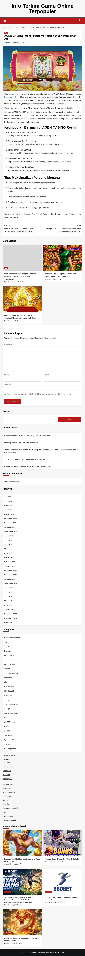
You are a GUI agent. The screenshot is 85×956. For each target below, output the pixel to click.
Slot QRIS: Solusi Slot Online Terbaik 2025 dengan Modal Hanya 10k (63, 228)
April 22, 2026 (15, 321)
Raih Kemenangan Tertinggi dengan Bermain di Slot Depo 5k (27, 466)
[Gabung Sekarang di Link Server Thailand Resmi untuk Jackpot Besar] (22, 299)
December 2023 (10, 614)
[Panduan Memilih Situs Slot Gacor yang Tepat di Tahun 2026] (22, 843)
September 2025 (10, 531)
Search (6, 411)
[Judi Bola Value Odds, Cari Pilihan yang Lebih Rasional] (62, 882)
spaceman (6, 788)
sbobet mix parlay (11, 673)
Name (7, 375)
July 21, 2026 (15, 905)
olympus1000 (9, 664)
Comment (9, 344)
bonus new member (10, 767)
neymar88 (8, 660)
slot (4, 812)
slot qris (7, 709)
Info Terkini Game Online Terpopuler (43, 8)
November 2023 (10, 618)
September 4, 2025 (18, 42)
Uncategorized (10, 749)
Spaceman (8, 735)
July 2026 (8, 497)
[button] (5, 20)
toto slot (7, 744)
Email (46, 375)
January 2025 (9, 566)
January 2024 (9, 609)
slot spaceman (8, 816)
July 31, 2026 (15, 864)
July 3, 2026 (15, 943)
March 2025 (9, 557)
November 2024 (10, 575)
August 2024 (9, 588)
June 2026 (8, 501)
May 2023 (8, 622)
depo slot (6, 775)
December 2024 (10, 570)
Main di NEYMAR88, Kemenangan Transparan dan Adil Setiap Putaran (19, 228)
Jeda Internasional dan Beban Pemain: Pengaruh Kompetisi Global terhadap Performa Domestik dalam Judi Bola (41, 451)
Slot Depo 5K (9, 691)
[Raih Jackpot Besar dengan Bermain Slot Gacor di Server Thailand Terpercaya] (22, 258)
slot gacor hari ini (11, 704)
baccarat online (11, 97)
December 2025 (10, 518)
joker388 (6, 763)
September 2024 (10, 583)
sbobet (7, 669)
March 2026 (9, 514)
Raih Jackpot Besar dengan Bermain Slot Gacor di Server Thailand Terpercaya (20, 276)
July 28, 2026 (56, 861)
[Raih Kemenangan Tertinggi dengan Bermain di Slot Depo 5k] (22, 922)
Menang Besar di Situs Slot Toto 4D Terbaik (21, 443)
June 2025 (8, 544)
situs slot (6, 804)
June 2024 (8, 596)
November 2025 (10, 523)
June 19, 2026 (15, 282)
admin (8, 42)
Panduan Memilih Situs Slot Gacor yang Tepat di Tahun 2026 (27, 436)
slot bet (6, 759)
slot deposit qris (9, 755)
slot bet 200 (9, 686)
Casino (7, 642)
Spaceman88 (9, 740)
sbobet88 (8, 678)
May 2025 (8, 549)
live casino (8, 651)
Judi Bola (7, 646)
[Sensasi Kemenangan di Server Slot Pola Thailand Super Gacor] (62, 258)
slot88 (6, 726)
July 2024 (8, 592)
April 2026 (8, 510)
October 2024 (9, 579)
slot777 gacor (9, 722)
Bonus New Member (12, 638)
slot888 (7, 731)
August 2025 (9, 536)
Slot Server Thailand (12, 713)
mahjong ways (8, 784)
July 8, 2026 (56, 902)
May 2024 (8, 601)
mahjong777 (7, 779)
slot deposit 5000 (9, 820)
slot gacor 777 (9, 700)
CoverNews (49, 952)
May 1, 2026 (56, 279)
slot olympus (7, 796)
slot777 (7, 718)
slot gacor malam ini (10, 808)
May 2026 (8, 505)
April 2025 (8, 553)
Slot (6, 33)
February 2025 (10, 562)
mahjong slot (9, 655)
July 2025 (8, 540)
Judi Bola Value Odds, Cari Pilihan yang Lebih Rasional (24, 459)
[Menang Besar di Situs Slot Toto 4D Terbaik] (62, 843)
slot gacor (8, 695)
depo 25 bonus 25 (9, 792)
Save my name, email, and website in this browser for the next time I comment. (39, 394)
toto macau (7, 771)
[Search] (79, 20)
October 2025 (9, 527)
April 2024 (8, 605)
